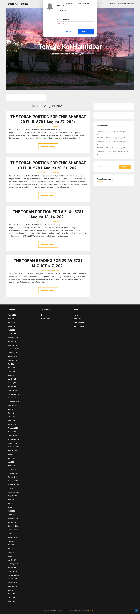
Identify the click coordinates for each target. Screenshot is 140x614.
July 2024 (11, 409)
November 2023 (13, 439)
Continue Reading (48, 147)
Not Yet (68, 32)
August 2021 (12, 541)
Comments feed (79, 322)
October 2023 (12, 443)
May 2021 (11, 552)
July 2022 (11, 500)
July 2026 (11, 319)
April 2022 (11, 511)
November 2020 (13, 575)
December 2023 (13, 435)
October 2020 (12, 579)
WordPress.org (79, 326)
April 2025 (11, 375)
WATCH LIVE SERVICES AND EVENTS (121, 4)
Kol (42, 315)
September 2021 (13, 537)
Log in (76, 315)
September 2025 (13, 356)
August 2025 (12, 360)
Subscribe (86, 32)
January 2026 (12, 341)
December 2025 (13, 345)
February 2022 (13, 518)
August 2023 (12, 451)
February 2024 (13, 428)
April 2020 (11, 601)
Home (103, 4)
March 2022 (12, 515)
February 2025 (13, 383)
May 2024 (11, 417)
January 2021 (12, 567)
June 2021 (11, 549)
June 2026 (11, 322)
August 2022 (12, 496)
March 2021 (12, 560)
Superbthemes (90, 610)
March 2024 (12, 424)
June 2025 (11, 368)
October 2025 (12, 352)
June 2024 (11, 413)
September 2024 (13, 402)
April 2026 (11, 330)
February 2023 (13, 473)
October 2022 (12, 488)
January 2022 (12, 522)
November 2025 (13, 349)
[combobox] (60, 23)
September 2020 (13, 582)
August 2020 (12, 586)
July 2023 (11, 454)
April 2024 (11, 420)
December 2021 (13, 526)
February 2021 (13, 564)
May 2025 (11, 371)
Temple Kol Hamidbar (17, 4)
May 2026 (11, 326)
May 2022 (11, 507)
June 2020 (11, 594)
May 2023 (11, 462)
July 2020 (11, 590)
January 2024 (12, 432)
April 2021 (11, 556)
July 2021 (11, 545)
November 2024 (13, 394)
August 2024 (12, 405)
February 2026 (13, 337)
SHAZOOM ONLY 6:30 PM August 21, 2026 (111, 138)
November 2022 (13, 484)
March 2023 (12, 469)
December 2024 (13, 390)
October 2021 (12, 533)
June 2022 (11, 503)
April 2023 (11, 466)
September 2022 (13, 492)
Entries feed (77, 319)
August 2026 (12, 315)
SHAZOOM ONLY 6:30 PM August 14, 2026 (111, 148)
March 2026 (12, 334)
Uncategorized (46, 319)
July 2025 (11, 364)
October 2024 (12, 398)
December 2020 (13, 571)
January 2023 (12, 477)
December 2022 (13, 481)
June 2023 (11, 458)
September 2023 (13, 447)
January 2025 (12, 386)
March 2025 (12, 379)
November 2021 (13, 530)
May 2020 (11, 598)
